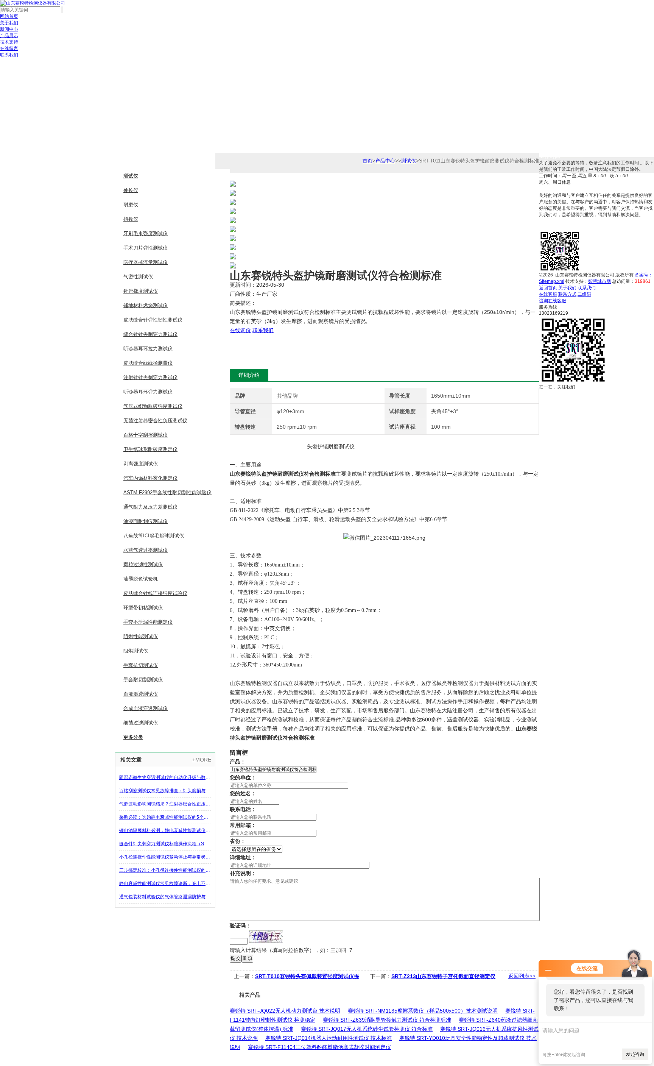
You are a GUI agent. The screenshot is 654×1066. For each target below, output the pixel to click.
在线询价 (240, 330)
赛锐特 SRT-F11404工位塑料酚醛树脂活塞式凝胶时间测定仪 (319, 1047)
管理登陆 (606, 287)
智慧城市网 (599, 281)
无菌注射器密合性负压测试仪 (155, 420)
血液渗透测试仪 (140, 694)
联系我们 (9, 55)
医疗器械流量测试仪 (145, 262)
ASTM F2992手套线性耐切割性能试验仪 (167, 492)
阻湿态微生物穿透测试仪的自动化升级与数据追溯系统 (165, 777)
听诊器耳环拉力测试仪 (148, 348)
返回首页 (548, 287)
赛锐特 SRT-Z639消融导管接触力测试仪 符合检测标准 (387, 1020)
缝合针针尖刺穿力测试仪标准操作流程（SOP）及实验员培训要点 (165, 843)
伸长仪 (130, 190)
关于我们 (9, 22)
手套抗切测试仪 (140, 665)
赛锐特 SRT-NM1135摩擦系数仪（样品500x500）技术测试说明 (423, 1011)
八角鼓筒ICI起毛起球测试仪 (153, 535)
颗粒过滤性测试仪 (143, 564)
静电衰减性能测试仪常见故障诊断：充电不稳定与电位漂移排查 (165, 883)
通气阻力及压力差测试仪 (150, 507)
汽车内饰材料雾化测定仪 (150, 478)
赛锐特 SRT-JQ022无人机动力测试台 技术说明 (285, 1011)
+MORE (201, 760)
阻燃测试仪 (135, 651)
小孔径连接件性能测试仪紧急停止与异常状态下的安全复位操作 (165, 857)
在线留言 (9, 48)
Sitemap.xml (551, 281)
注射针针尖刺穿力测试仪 (150, 377)
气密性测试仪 (138, 276)
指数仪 (130, 219)
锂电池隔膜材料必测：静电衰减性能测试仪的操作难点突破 (165, 830)
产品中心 (385, 161)
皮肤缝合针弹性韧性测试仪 (152, 320)
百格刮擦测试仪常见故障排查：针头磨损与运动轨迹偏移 (165, 790)
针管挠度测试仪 (140, 291)
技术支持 (9, 42)
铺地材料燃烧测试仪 (145, 305)
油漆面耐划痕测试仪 (145, 521)
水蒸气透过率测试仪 (145, 550)
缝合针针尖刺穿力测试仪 (150, 334)
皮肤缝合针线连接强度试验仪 (155, 593)
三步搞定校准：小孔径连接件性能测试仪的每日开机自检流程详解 (165, 870)
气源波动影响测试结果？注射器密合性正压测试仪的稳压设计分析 (165, 804)
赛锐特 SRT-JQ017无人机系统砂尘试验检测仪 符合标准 (367, 1029)
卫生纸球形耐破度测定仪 (150, 449)
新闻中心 (9, 29)
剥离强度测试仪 (140, 464)
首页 (367, 161)
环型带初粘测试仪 (143, 607)
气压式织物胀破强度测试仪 (152, 406)
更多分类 (133, 737)
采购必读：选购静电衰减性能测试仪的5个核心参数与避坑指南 (165, 817)
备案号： (644, 275)
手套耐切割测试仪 (143, 679)
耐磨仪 (130, 205)
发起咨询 (635, 1054)
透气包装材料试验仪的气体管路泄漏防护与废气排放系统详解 (165, 896)
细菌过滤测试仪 (140, 723)
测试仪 (130, 176)
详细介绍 (249, 375)
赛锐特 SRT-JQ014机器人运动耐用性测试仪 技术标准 (328, 1038)
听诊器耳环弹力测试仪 (148, 392)
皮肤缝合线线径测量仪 (148, 363)
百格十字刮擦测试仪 (145, 435)
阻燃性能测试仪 (140, 636)
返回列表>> (522, 976)
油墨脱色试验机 (140, 579)
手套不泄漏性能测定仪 (148, 622)
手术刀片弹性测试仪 (145, 248)
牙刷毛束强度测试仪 (145, 233)
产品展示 (9, 35)
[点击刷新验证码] (266, 936)
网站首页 (9, 16)
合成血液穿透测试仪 (145, 708)
